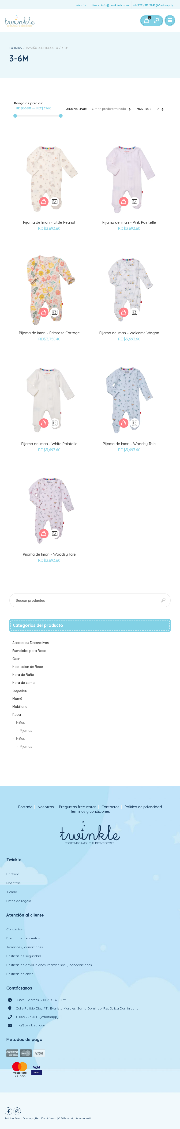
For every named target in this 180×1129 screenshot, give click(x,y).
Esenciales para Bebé (29, 651)
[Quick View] (54, 201)
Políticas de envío (20, 974)
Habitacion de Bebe (27, 667)
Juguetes (19, 691)
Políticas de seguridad (23, 956)
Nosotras (46, 807)
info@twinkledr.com (115, 5)
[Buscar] (156, 20)
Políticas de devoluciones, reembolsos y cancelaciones (49, 965)
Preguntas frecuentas (78, 807)
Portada (15, 48)
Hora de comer (24, 683)
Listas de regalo (18, 901)
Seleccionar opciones (44, 201)
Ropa (16, 715)
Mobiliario (19, 707)
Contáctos (110, 807)
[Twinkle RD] (20, 21)
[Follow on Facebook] (8, 1111)
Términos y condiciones (90, 811)
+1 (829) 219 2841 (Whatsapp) (153, 5)
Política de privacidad (143, 807)
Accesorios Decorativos (30, 643)
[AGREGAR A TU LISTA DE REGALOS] (49, 241)
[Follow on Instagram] (17, 1111)
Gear (16, 659)
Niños (20, 738)
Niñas (20, 723)
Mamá (17, 699)
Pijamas (26, 730)
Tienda (11, 892)
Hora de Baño (23, 675)
